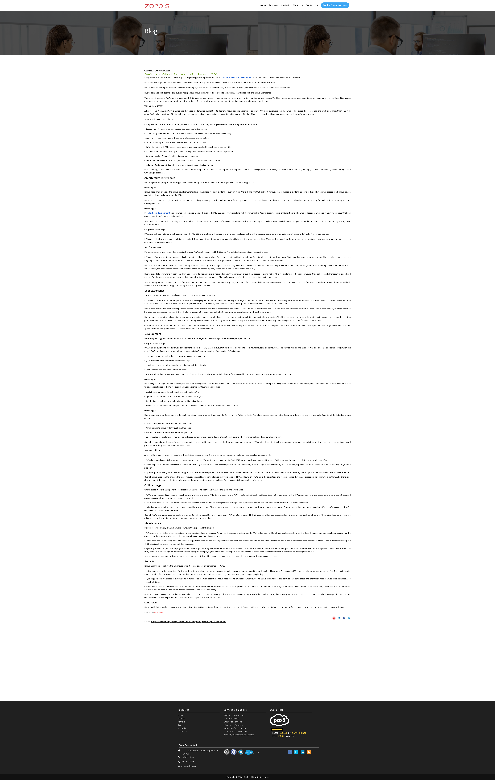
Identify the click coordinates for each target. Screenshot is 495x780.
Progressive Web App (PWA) (164, 621)
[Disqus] (247, 655)
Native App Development (189, 621)
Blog (179, 725)
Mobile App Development (235, 728)
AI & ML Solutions (231, 718)
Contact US (182, 731)
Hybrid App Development (214, 621)
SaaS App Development (234, 715)
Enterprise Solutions (233, 721)
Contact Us (312, 5)
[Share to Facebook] (344, 618)
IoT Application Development (236, 731)
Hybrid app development (158, 213)
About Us (298, 5)
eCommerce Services (233, 725)
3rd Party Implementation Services (239, 734)
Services (273, 5)
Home (263, 5)
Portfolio (285, 5)
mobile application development (237, 77)
